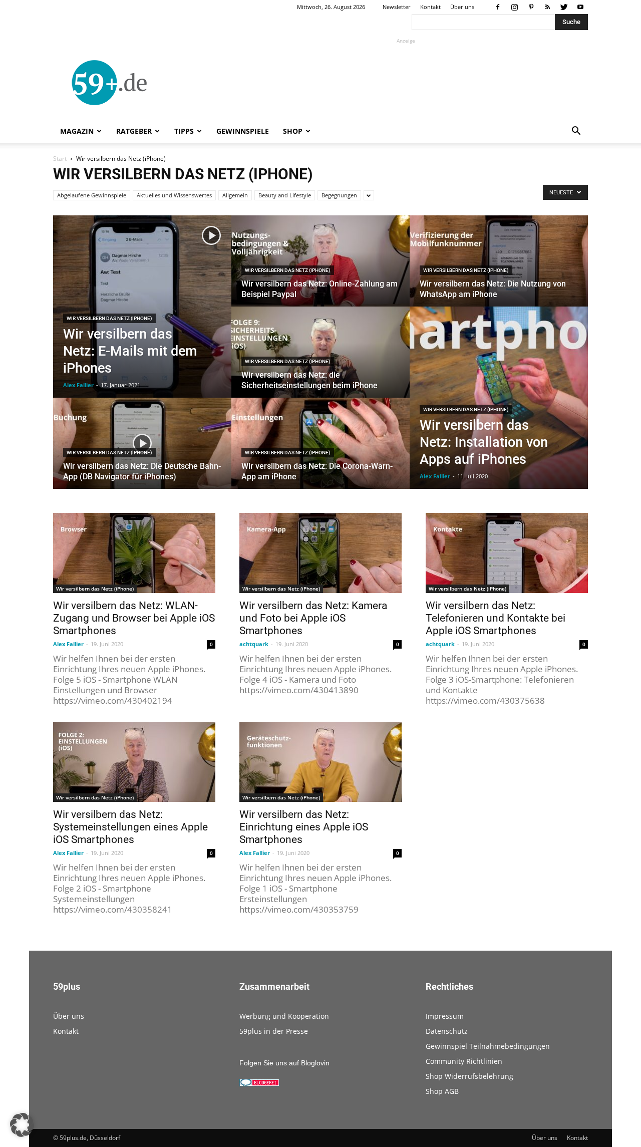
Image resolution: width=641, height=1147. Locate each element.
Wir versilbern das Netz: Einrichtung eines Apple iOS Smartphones (303, 826)
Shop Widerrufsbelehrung (469, 1076)
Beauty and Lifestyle (284, 195)
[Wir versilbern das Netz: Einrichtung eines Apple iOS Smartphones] (320, 762)
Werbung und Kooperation (284, 1016)
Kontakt (430, 7)
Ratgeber (134, 131)
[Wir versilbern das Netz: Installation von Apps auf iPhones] (499, 398)
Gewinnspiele (242, 131)
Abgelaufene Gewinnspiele (91, 195)
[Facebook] (497, 7)
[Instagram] (514, 7)
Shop (292, 131)
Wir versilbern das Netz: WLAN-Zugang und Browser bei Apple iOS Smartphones (134, 618)
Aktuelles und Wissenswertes (174, 195)
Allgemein (235, 195)
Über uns (462, 7)
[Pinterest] (530, 7)
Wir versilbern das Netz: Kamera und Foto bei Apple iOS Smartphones (313, 618)
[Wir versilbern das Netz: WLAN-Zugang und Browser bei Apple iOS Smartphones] (134, 553)
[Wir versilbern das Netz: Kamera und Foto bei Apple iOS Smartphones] (320, 553)
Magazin (77, 131)
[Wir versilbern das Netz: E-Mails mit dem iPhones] (142, 306)
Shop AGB (442, 1091)
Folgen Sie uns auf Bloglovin (284, 1063)
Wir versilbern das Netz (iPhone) (109, 318)
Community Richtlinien (464, 1061)
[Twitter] (563, 7)
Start (60, 158)
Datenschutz (447, 1031)
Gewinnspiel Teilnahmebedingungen (488, 1046)
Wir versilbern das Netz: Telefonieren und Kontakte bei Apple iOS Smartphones (495, 618)
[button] (576, 132)
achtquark (253, 644)
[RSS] (547, 7)
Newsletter (397, 7)
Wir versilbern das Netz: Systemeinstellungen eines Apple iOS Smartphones (130, 826)
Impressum (445, 1016)
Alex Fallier (78, 385)
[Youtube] (580, 7)
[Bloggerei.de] (259, 1084)
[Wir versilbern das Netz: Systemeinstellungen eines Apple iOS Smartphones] (134, 762)
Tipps (184, 131)
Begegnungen (339, 195)
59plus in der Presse (273, 1031)
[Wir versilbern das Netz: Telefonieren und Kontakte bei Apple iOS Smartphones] (507, 553)
